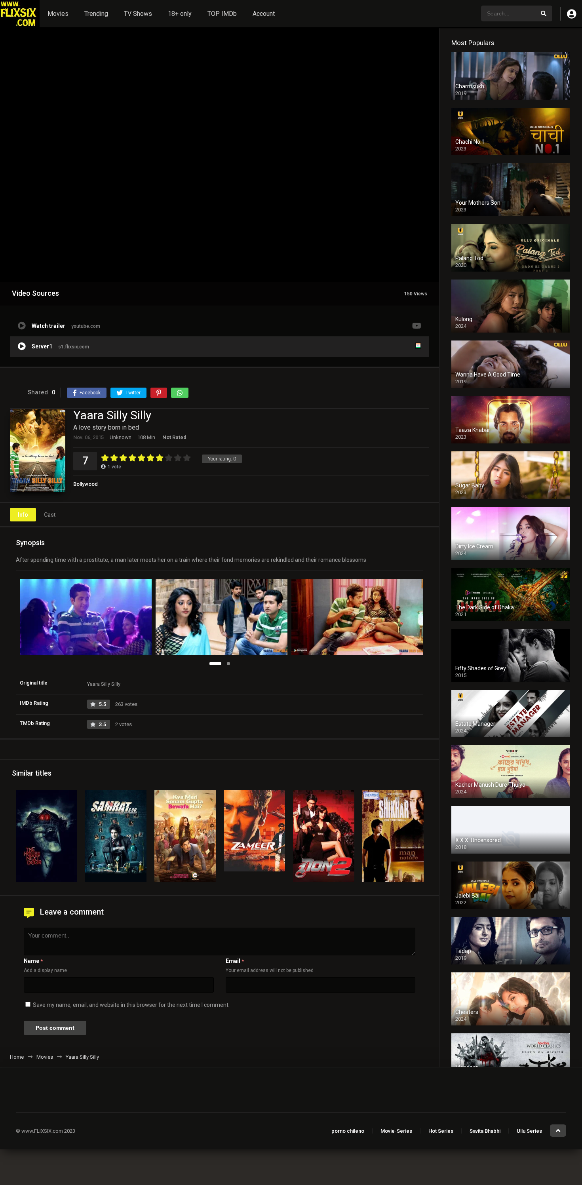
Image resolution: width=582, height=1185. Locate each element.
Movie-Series (396, 1131)
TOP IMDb (222, 13)
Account (264, 13)
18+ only (180, 13)
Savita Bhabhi (485, 1131)
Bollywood (85, 484)
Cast (49, 515)
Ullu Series (529, 1131)
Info (23, 515)
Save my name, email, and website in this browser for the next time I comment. (131, 1005)
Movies (58, 13)
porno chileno (347, 1131)
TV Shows (138, 13)
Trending (96, 13)
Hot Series (440, 1131)
